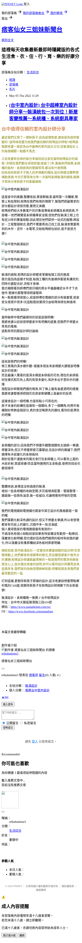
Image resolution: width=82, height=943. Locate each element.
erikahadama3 (10, 653)
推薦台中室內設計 (37, 690)
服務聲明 (41, 890)
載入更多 (8, 704)
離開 (21, 935)
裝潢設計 (31, 685)
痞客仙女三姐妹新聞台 (32, 29)
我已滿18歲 (9, 935)
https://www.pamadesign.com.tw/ (31, 606)
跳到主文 (8, 40)
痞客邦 (33, 675)
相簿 (12, 80)
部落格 (13, 84)
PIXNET (18, 886)
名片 (12, 89)
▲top (5, 697)
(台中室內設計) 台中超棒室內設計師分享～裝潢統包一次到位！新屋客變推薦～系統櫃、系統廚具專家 (43, 112)
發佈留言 (8, 727)
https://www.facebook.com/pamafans (30, 611)
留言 (42, 675)
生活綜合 (33, 72)
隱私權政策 (68, 886)
